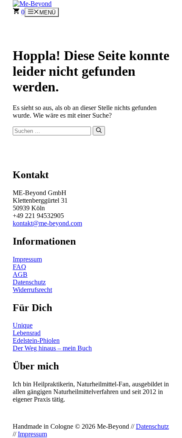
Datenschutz (29, 282)
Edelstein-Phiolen (36, 340)
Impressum (27, 259)
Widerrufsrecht (32, 289)
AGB (20, 274)
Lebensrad (27, 332)
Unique (23, 325)
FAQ (19, 266)
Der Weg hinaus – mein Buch (52, 348)
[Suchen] (99, 130)
